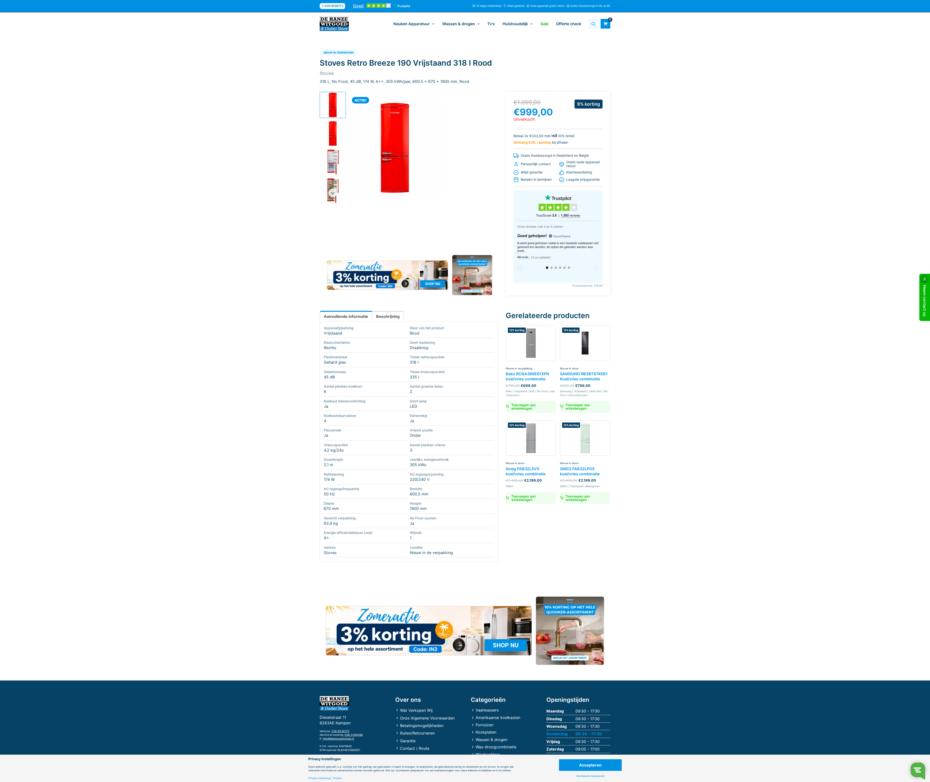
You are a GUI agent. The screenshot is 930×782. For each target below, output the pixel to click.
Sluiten (337, 778)
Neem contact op (924, 301)
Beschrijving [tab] (388, 316)
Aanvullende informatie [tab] (346, 316)
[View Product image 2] (333, 133)
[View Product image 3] (333, 162)
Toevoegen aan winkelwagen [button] (523, 406)
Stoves (330, 552)
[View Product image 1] (333, 105)
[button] (432, 23)
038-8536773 (340, 731)
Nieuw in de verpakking (431, 552)
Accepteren (590, 765)
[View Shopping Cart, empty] (605, 24)
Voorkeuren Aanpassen (590, 776)
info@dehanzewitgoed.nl (338, 738)
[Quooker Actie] (472, 275)
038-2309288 (354, 734)
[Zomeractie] (387, 275)
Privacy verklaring (319, 778)
